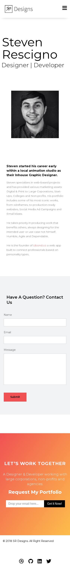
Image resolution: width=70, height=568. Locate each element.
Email (7, 332)
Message (10, 349)
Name (8, 314)
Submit (15, 397)
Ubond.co (39, 245)
